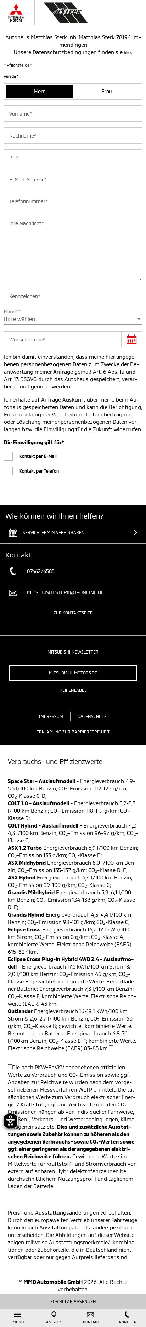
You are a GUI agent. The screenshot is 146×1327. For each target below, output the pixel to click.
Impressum (51, 716)
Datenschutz (92, 716)
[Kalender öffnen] (131, 339)
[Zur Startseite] (55, 12)
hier (127, 53)
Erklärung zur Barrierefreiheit (73, 731)
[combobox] (73, 319)
